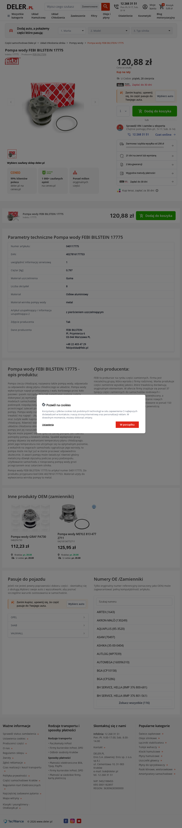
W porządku (127, 424)
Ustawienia (48, 424)
